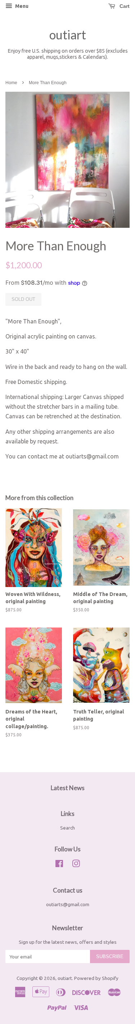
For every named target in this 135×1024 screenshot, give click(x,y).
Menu (21, 6)
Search (67, 828)
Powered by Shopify (96, 978)
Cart (124, 6)
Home (11, 82)
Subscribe (109, 956)
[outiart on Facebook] (59, 865)
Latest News (68, 788)
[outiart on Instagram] (76, 865)
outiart (67, 35)
